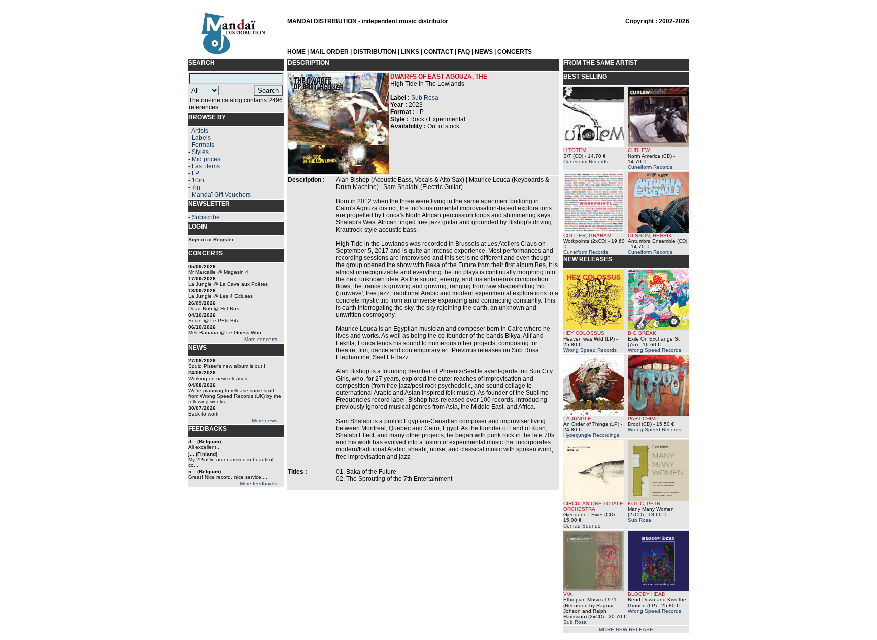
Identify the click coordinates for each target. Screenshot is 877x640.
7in (196, 187)
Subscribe (206, 217)
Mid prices (206, 159)
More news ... (267, 420)
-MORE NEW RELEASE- (626, 629)
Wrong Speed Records (590, 350)
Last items (206, 166)
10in (198, 180)
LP (195, 173)
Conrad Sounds (581, 526)
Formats (203, 144)
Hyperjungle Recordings (591, 435)
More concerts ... (263, 339)
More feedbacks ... (261, 483)
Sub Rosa (424, 97)
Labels (201, 137)
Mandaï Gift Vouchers (221, 194)
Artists (199, 130)
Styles (200, 152)
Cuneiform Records (585, 161)
